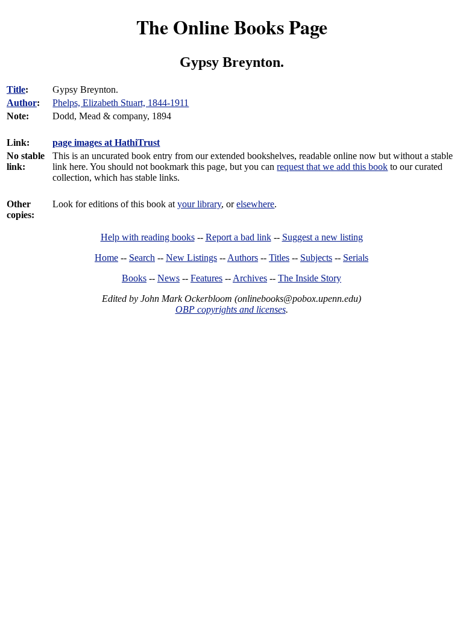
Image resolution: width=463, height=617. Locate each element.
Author (22, 103)
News (168, 278)
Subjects (316, 257)
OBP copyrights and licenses (230, 309)
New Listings (191, 257)
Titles (279, 257)
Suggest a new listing (322, 237)
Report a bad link (238, 237)
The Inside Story (309, 278)
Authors (242, 257)
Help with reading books (148, 237)
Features (206, 278)
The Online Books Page (231, 27)
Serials (355, 257)
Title (16, 89)
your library (199, 204)
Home (106, 257)
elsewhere (255, 204)
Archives (250, 278)
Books (134, 278)
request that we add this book (332, 166)
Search (142, 257)
